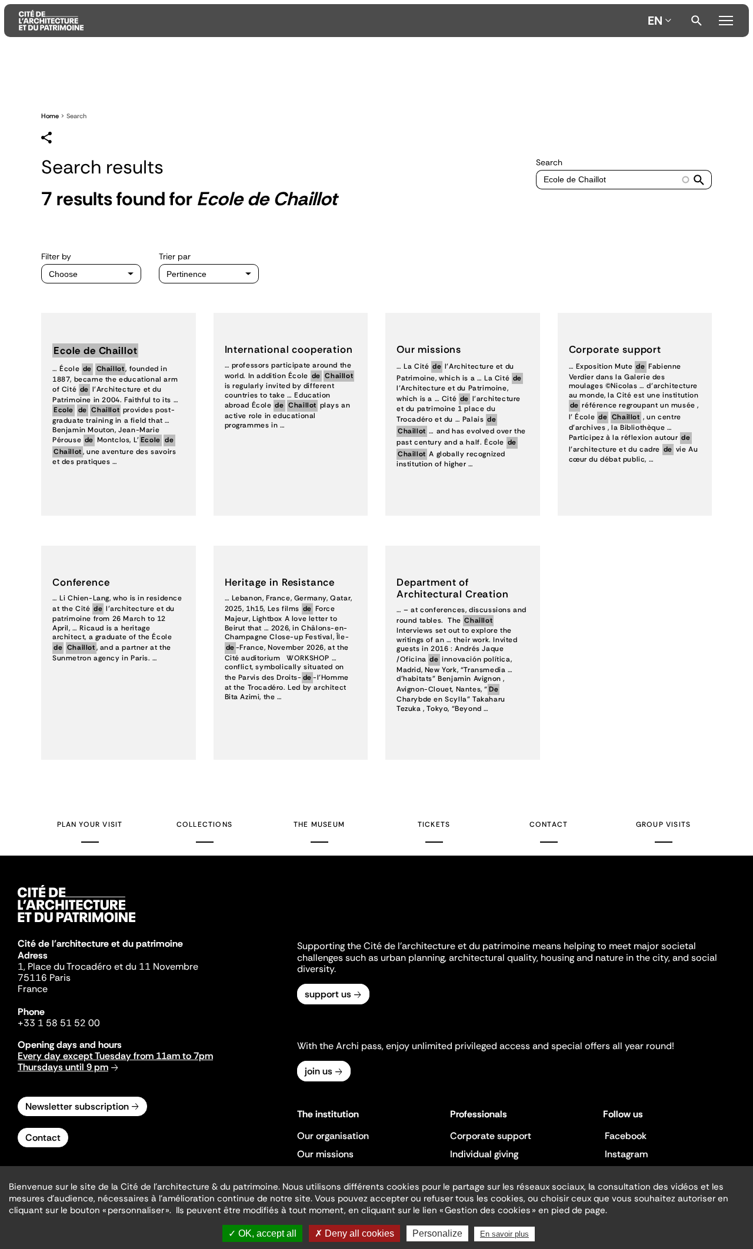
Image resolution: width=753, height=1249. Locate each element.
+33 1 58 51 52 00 (59, 1023)
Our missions (325, 1154)
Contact (548, 824)
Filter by (56, 256)
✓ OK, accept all (262, 1233)
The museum (319, 824)
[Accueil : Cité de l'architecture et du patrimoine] (331, 20)
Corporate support (490, 1136)
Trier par (175, 256)
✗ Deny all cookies (354, 1233)
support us (328, 994)
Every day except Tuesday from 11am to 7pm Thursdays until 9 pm (115, 1061)
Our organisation (333, 1136)
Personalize (437, 1233)
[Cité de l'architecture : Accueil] (76, 924)
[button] (699, 179)
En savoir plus (504, 1234)
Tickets (434, 824)
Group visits (663, 824)
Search (696, 20)
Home (50, 116)
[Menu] (725, 19)
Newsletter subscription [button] (77, 1106)
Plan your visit (90, 824)
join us (318, 1071)
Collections (204, 824)
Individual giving (484, 1154)
